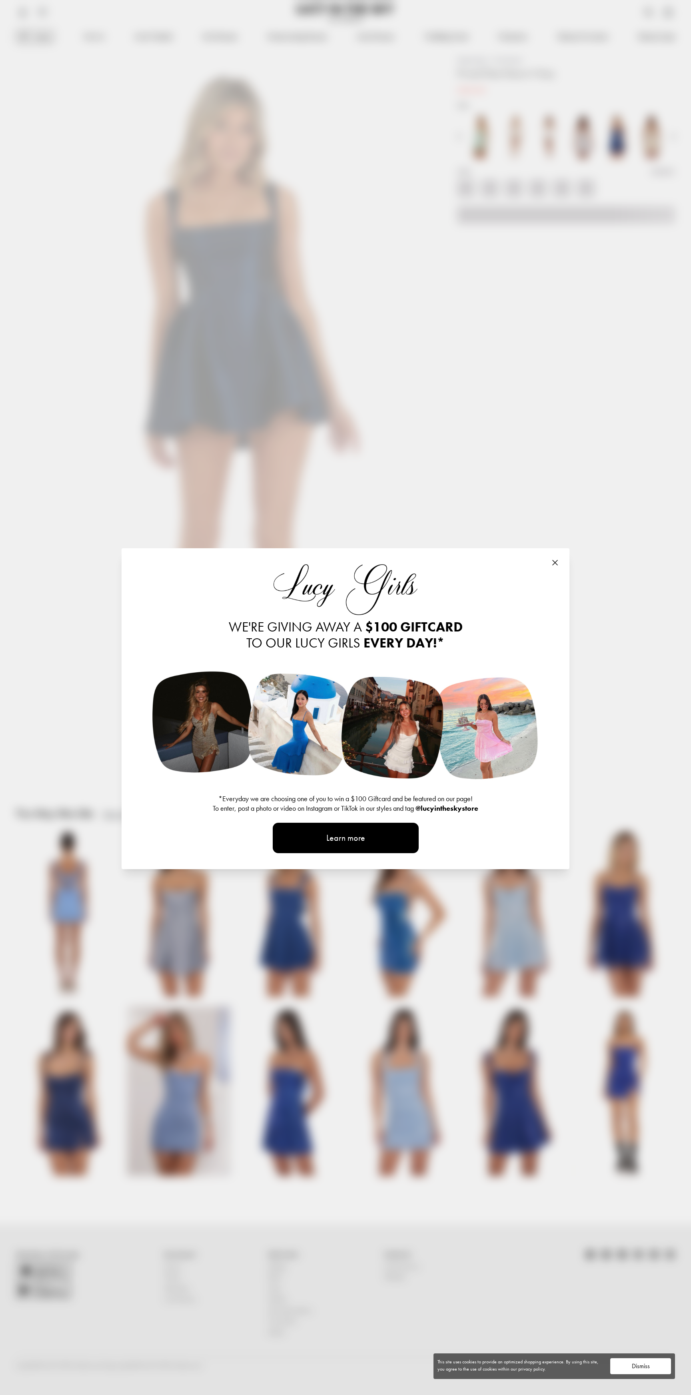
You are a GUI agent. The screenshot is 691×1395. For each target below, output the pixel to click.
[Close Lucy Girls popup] (555, 562)
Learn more (345, 838)
